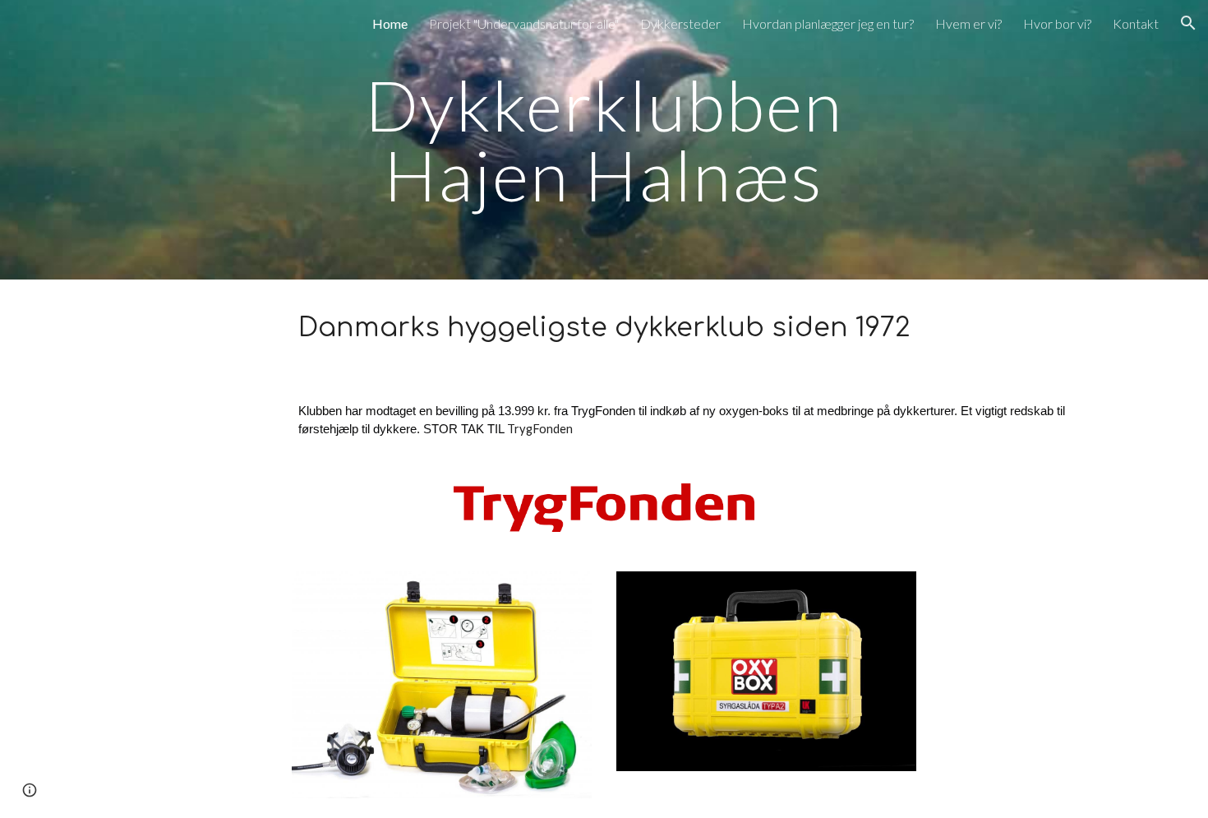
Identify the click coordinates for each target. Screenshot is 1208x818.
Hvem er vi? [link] (968, 23)
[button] (1188, 23)
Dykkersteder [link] (680, 23)
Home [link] (390, 23)
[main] (604, 140)
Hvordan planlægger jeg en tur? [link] (828, 23)
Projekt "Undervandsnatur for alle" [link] (524, 23)
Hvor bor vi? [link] (1057, 23)
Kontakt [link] (1136, 23)
